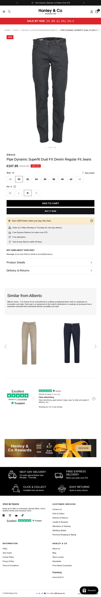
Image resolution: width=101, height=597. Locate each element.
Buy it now (50, 211)
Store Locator (58, 557)
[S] (48, 21)
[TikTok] (24, 515)
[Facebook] (5, 515)
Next (95, 347)
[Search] (9, 11)
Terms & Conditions (11, 565)
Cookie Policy (8, 557)
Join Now (83, 448)
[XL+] (71, 21)
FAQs (5, 549)
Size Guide (7, 553)
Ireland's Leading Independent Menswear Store (51, 3)
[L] (58, 21)
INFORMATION (10, 543)
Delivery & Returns (18, 270)
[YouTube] (18, 516)
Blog (54, 553)
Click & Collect (58, 513)
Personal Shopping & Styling (64, 535)
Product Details (16, 262)
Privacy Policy (8, 561)
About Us (56, 549)
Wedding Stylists (59, 530)
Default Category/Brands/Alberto (39, 30)
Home (7, 30)
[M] (53, 21)
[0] (96, 11)
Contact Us (57, 509)
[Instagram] (12, 515)
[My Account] (91, 11)
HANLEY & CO (59, 543)
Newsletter (56, 561)
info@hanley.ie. (46, 254)
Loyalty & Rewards (60, 522)
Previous (5, 347)
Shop (15, 30)
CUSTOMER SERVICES (64, 504)
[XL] (63, 21)
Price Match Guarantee (62, 565)
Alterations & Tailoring (61, 526)
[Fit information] (14, 186)
